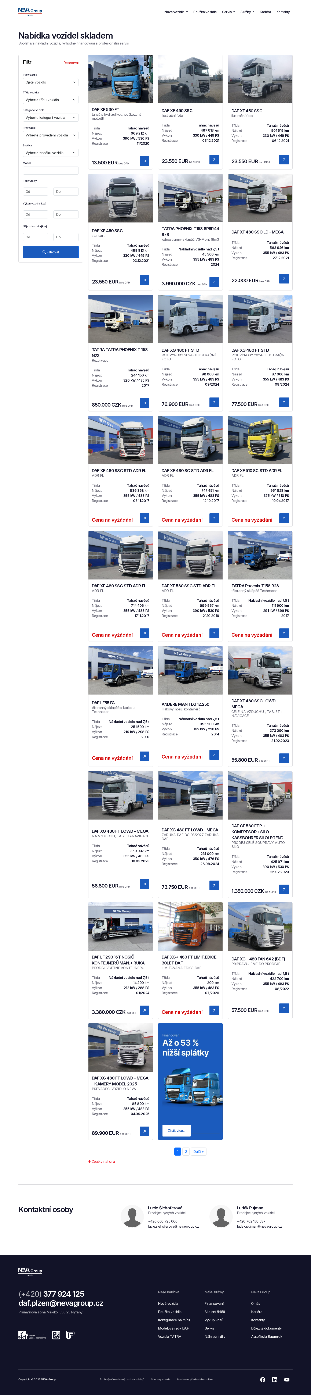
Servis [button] (227, 12)
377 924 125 (51, 1294)
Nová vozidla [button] (174, 12)
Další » (198, 1151)
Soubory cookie (161, 1379)
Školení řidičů (215, 1312)
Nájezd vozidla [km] (35, 226)
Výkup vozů (214, 1320)
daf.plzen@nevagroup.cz (60, 1303)
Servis (209, 1328)
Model (27, 163)
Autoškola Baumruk (266, 1336)
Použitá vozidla (205, 12)
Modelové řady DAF (173, 1328)
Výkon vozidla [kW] (34, 203)
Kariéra (265, 12)
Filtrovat (52, 252)
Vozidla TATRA (169, 1336)
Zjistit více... (176, 1130)
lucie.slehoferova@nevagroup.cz (173, 1226)
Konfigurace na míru (174, 1320)
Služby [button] (246, 12)
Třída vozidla (31, 92)
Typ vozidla (30, 74)
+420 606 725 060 (163, 1221)
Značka (27, 145)
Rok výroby (30, 180)
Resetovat (71, 63)
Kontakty (283, 12)
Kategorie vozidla (33, 110)
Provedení (29, 127)
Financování (214, 1303)
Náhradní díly (215, 1336)
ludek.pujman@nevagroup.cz (259, 1226)
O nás (255, 1303)
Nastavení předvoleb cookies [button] (195, 1379)
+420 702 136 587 (251, 1221)
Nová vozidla (168, 1303)
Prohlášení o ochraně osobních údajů (122, 1379)
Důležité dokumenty (266, 1328)
